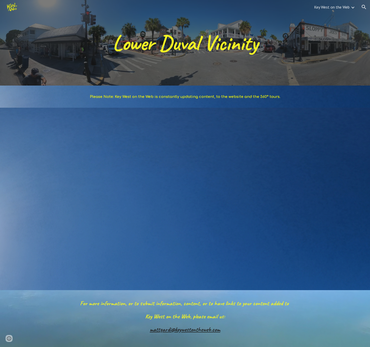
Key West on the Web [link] (332, 7)
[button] (364, 7)
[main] (185, 42)
